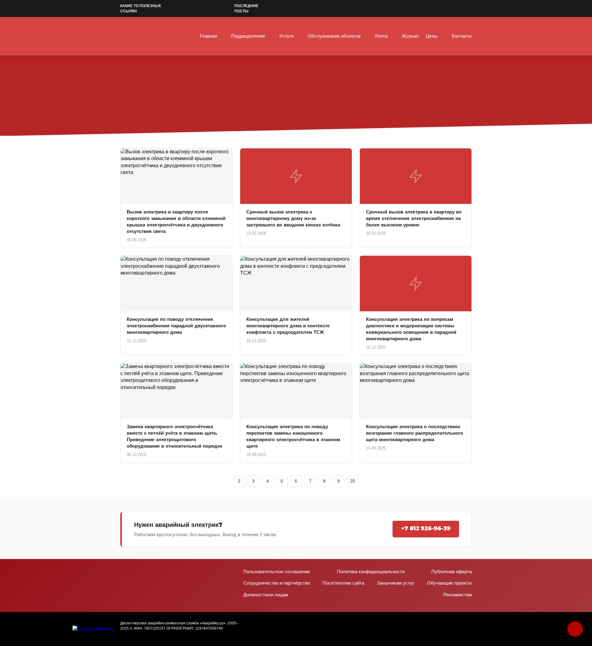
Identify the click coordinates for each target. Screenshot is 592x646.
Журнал (410, 36)
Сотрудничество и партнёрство (276, 583)
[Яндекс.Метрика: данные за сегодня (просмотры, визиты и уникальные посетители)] (93, 629)
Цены (432, 36)
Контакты (462, 36)
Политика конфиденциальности (371, 571)
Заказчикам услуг (395, 583)
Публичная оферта (451, 571)
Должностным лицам (265, 594)
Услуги (286, 36)
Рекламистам (457, 594)
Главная (208, 36)
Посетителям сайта (343, 583)
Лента (381, 36)
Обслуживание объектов (334, 36)
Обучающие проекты (449, 583)
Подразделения (248, 36)
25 (352, 480)
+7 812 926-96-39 (425, 529)
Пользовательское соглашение (276, 571)
